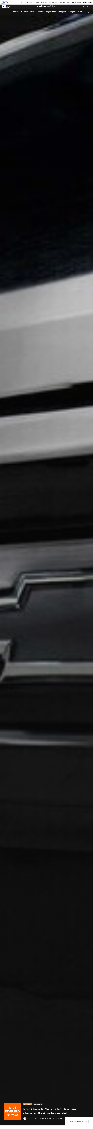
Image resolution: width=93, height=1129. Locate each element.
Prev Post (73, 1121)
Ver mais (80, 12)
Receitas (62, 2)
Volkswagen (17, 12)
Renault (33, 12)
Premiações (61, 12)
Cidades (36, 2)
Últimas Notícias (87, 2)
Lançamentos (51, 12)
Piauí (67, 2)
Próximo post (83, 1121)
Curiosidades (55, 2)
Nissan (26, 12)
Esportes (73, 2)
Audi (10, 12)
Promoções (71, 12)
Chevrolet (40, 12)
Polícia (42, 2)
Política (31, 2)
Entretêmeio (24, 2)
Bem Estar (48, 2)
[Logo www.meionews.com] (4, 2)
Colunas (79, 2)
